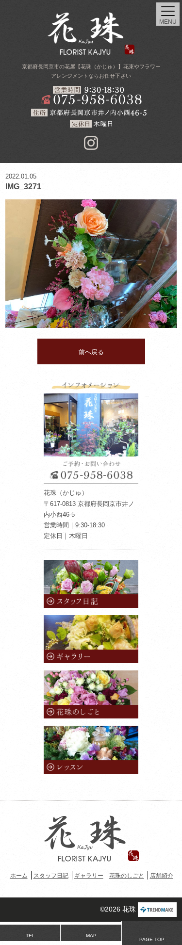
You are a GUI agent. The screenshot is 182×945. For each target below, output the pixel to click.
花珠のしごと (126, 875)
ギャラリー (88, 875)
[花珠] (91, 33)
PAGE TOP (152, 939)
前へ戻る (91, 352)
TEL (30, 935)
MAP (91, 935)
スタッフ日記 (50, 875)
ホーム (19, 875)
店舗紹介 (161, 875)
